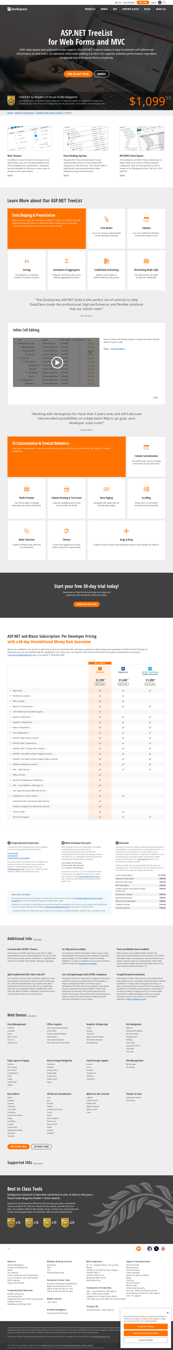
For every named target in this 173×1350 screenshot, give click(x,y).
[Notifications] (164, 2)
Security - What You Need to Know (141, 1290)
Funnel (49, 1112)
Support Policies (14, 1301)
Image (9, 1118)
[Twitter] (156, 1248)
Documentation (118, 348)
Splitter (10, 1085)
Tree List (10, 1040)
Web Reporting (92, 1043)
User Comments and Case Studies (22, 1277)
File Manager (131, 1064)
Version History (133, 1283)
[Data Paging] (106, 498)
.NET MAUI (52, 1302)
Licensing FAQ (12, 856)
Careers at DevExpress (17, 1267)
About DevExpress (15, 1265)
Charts (89, 1028)
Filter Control (12, 1037)
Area (49, 1097)
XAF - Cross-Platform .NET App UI (101, 1291)
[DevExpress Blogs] (138, 1248)
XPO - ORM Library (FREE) (97, 1294)
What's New (131, 1285)
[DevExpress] (15, 3)
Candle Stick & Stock (54, 1109)
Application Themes (133, 1097)
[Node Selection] (27, 540)
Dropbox (89, 1070)
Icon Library (130, 1100)
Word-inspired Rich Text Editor (58, 1043)
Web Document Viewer (95, 1037)
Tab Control (130, 1043)
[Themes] (66, 540)
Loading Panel (12, 1073)
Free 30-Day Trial (78, 74)
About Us (161, 9)
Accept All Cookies (146, 1326)
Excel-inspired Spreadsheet (57, 1028)
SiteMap (129, 1040)
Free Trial (143, 2)
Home (10, 112)
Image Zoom (52, 1076)
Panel (9, 1076)
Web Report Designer (94, 1040)
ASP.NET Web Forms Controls (49, 112)
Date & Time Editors (15, 1115)
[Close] (168, 1313)
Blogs (147, 9)
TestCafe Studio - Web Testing (100, 1310)
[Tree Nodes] (106, 229)
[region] (145, 1328)
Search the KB (132, 1265)
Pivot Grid (90, 1034)
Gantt (9, 1034)
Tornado (50, 1130)
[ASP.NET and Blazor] (150, 668)
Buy (115, 9)
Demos (104, 9)
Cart (120, 2)
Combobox (11, 1112)
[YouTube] (163, 1248)
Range (49, 1127)
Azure (88, 1067)
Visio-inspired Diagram (55, 1040)
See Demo (49, 961)
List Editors (11, 1121)
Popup (9, 1079)
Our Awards (12, 1272)
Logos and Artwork (15, 1283)
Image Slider (52, 1073)
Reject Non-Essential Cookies (145, 1333)
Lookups (10, 1124)
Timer (88, 1112)
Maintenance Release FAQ (19, 1304)
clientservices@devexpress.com (21, 655)
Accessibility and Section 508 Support (143, 1293)
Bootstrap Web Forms (96, 1277)
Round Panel (12, 1082)
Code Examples (133, 1272)
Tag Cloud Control (132, 1046)
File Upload (130, 1067)
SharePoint (90, 1079)
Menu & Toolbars (132, 1034)
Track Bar (11, 1136)
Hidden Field (91, 1103)
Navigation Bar (131, 1037)
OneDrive (90, 1076)
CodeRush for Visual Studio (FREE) (101, 1296)
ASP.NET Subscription (24, 112)
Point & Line (51, 1121)
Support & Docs (130, 9)
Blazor (89, 1267)
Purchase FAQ (12, 853)
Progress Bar (12, 1127)
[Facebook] (149, 1248)
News (9, 1270)
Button (9, 1097)
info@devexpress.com (15, 869)
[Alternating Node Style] (146, 270)
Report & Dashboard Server (59, 1286)
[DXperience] (123, 668)
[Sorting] (27, 270)
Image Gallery (52, 1070)
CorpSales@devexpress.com (88, 876)
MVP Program (13, 1280)
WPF (49, 1267)
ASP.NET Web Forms (95, 1275)
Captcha (10, 1103)
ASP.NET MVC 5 (93, 1272)
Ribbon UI (129, 1028)
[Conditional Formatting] (106, 270)
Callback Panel (91, 1100)
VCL (48, 1270)
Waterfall (50, 1133)
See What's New (41, 1146)
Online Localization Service (136, 999)
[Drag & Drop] (126, 540)
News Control (52, 1079)
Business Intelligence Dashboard (62, 1283)
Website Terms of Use (49, 1345)
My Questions (132, 1267)
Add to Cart (100, 684)
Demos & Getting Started (137, 1275)
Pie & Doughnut (53, 1118)
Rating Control (91, 1109)
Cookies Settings (146, 1340)
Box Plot (50, 1103)
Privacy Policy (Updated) (71, 1345)
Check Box (11, 1106)
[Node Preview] (27, 498)
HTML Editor (51, 1031)
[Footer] (8, 1249)
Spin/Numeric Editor (15, 1130)
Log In (153, 2)
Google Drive (91, 1073)
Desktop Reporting (55, 1272)
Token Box (11, 1133)
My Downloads (129, 2)
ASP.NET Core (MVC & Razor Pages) (102, 1270)
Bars (49, 1100)
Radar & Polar (52, 1124)
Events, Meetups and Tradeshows (22, 1275)
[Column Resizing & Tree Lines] (66, 498)
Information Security (135, 1288)
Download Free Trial (86, 604)
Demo (10, 175)
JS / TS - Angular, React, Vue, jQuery (102, 1265)
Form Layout (12, 1067)
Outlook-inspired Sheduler (57, 1034)
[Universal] (100, 668)
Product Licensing (15, 1294)
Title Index (130, 1049)
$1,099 (150, 101)
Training (130, 1280)
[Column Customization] (146, 457)
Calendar (10, 1100)
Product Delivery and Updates (18, 858)
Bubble (49, 1106)
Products (90, 9)
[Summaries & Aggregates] (66, 270)
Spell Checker (52, 1037)
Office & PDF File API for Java (60, 1291)
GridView (10, 1028)
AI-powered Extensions (57, 1313)
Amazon (89, 1064)
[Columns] (146, 229)
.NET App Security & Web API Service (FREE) (106, 1299)
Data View (51, 1064)
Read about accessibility (88, 963)
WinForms (51, 1265)
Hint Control (11, 1070)
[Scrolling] (146, 498)
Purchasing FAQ (14, 1296)
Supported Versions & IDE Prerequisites (25, 1299)
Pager (49, 1082)
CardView (11, 1031)
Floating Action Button (134, 1031)
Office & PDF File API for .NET (60, 1288)
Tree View (129, 1051)
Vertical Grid (12, 1043)
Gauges (89, 1031)
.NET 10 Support (133, 1295)
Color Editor (11, 1109)
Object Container (92, 1106)
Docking (10, 1064)
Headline (50, 1067)
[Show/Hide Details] (37, 939)
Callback (89, 1097)
